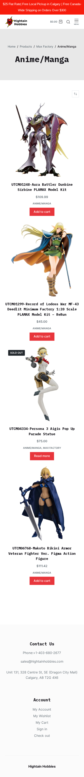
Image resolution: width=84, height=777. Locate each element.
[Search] (68, 22)
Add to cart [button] (42, 212)
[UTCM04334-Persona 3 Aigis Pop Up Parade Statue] (42, 384)
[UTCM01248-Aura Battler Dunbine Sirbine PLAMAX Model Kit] (42, 140)
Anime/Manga (42, 203)
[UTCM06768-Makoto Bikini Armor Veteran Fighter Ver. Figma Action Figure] (42, 503)
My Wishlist (42, 716)
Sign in (42, 729)
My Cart (42, 722)
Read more (42, 456)
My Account (42, 709)
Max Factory (52, 447)
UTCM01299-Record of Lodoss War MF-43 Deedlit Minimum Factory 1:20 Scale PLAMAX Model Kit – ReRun (42, 309)
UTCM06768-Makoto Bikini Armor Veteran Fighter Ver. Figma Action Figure (42, 553)
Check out (42, 736)
